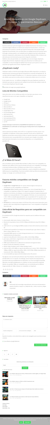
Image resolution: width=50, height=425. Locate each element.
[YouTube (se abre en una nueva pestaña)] (45, 1)
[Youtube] (16, 354)
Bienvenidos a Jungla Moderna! (10, 298)
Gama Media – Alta (6, 408)
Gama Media (4, 406)
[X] (4, 354)
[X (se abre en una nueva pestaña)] (41, 1)
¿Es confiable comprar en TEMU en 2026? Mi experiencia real (22, 381)
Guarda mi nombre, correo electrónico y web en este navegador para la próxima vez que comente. (24, 337)
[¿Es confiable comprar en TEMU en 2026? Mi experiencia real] (5, 382)
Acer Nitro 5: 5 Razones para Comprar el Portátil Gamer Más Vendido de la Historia (26, 389)
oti (10, 282)
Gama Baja (4, 405)
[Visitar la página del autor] (5, 283)
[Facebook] (8, 354)
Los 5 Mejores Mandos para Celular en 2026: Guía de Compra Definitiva (24, 396)
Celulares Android (5, 403)
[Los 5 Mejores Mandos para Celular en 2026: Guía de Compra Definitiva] (5, 397)
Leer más (27, 422)
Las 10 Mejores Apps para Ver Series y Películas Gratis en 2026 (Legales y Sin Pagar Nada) (28, 373)
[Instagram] (12, 354)
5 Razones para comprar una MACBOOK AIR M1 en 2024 (40, 307)
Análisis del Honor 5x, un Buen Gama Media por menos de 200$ (25, 307)
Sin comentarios (18, 375)
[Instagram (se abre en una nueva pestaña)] (43, 1)
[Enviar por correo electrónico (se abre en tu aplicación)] (47, 1)
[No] (48, 421)
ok (21, 422)
